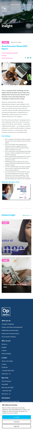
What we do (6, 321)
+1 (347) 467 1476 (6, 391)
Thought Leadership (8, 324)
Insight (5, 42)
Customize (16, 421)
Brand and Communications (10, 333)
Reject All (16, 426)
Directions (5, 374)
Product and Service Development (12, 327)
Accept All (16, 417)
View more (26, 215)
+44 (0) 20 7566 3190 (8, 370)
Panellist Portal (26, 4)
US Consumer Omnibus (9, 337)
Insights (4, 347)
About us (4, 344)
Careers (4, 350)
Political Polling (15, 4)
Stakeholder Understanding (10, 330)
